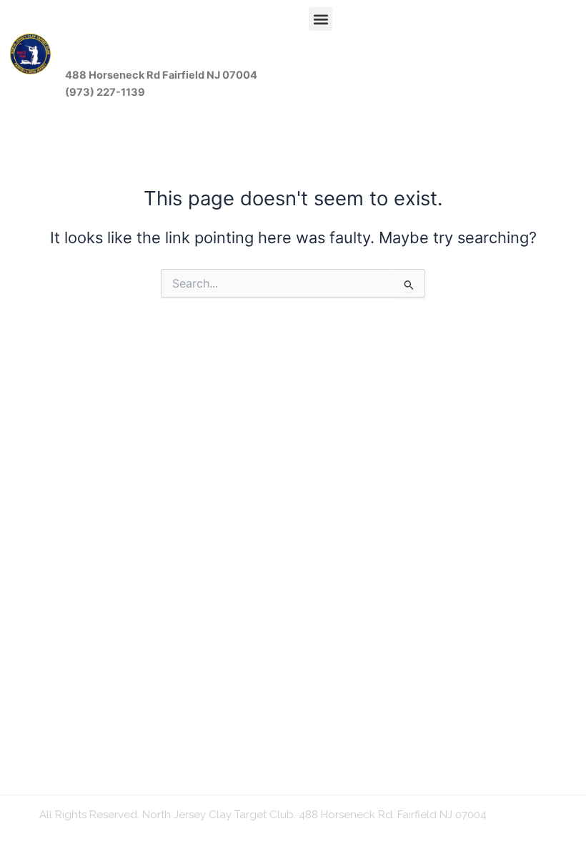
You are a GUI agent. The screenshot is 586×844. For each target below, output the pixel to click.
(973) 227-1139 (105, 92)
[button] (320, 19)
